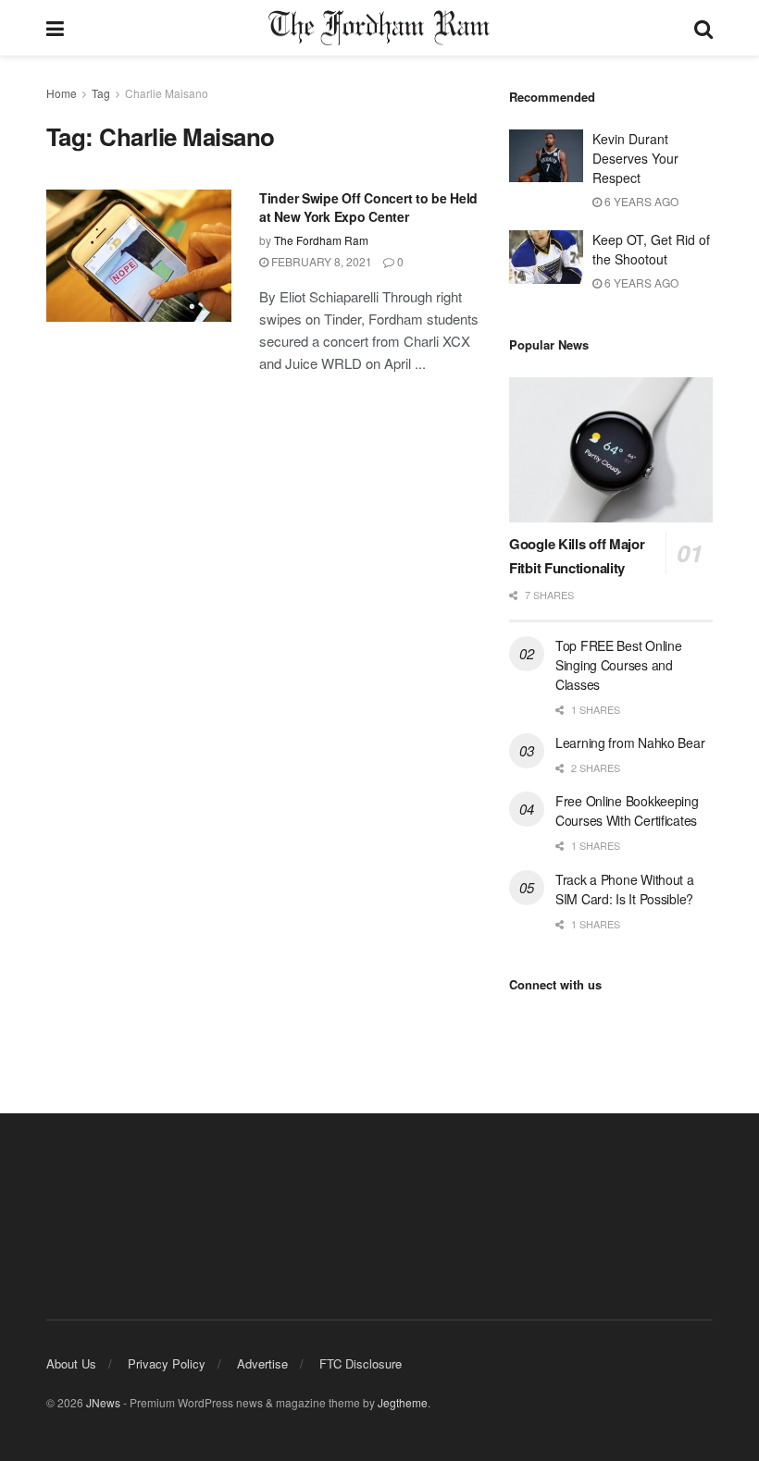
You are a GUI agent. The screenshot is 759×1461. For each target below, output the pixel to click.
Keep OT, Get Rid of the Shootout (651, 249)
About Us (71, 1363)
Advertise (262, 1363)
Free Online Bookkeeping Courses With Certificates (627, 810)
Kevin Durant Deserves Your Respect (635, 158)
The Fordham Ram (321, 240)
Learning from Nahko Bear (629, 742)
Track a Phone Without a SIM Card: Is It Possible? (624, 889)
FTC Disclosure (360, 1363)
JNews (103, 1402)
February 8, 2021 (320, 261)
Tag (101, 93)
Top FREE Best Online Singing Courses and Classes (618, 665)
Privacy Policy (166, 1363)
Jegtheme (403, 1402)
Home (61, 93)
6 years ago (640, 201)
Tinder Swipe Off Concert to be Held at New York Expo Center (368, 207)
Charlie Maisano (166, 93)
